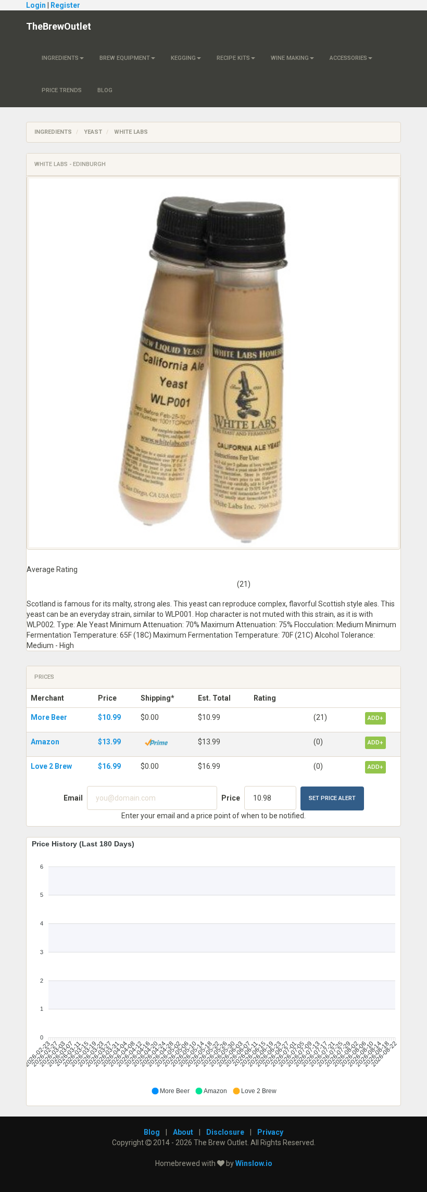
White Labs (131, 132)
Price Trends (62, 90)
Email (73, 798)
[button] (170, 1091)
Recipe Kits (233, 58)
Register (65, 5)
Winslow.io (253, 1163)
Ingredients (60, 58)
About (183, 1132)
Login (36, 5)
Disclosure (225, 1132)
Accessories (348, 58)
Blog (104, 90)
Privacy (270, 1132)
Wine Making (290, 58)
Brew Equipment (124, 58)
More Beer (49, 717)
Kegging (183, 58)
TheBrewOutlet (58, 26)
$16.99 (109, 766)
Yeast (93, 132)
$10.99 (109, 717)
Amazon (45, 742)
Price (230, 798)
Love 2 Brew (51, 766)
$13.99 (109, 742)
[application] (213, 968)
